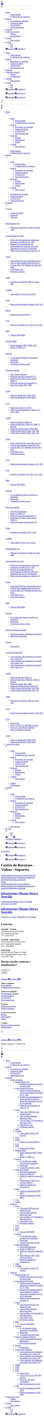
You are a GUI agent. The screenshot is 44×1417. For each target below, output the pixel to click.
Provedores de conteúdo (19, 21)
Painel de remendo (12, 370)
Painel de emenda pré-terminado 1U (23, 383)
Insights (18, 138)
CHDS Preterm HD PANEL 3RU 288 (24, 431)
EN (11, 45)
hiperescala (25, 878)
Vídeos (13, 34)
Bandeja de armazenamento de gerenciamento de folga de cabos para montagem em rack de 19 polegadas (24, 246)
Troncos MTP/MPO (17, 335)
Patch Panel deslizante (18, 374)
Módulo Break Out (13, 224)
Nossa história (15, 15)
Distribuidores (6, 1027)
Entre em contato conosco (10, 1025)
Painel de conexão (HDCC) (20, 315)
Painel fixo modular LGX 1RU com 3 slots (26, 325)
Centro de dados (16, 213)
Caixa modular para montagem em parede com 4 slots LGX (31, 1361)
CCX (8, 404)
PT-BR (8, 42)
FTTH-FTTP (15, 25)
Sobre (8, 12)
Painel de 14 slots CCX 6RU (21, 408)
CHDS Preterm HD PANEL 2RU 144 (24, 433)
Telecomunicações (17, 27)
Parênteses (9, 875)
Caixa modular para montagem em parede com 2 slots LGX (31, 1357)
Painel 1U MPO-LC (17, 348)
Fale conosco (15, 40)
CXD (8, 300)
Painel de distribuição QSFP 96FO (23, 397)
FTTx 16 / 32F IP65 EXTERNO (22, 728)
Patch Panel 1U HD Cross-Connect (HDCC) (30, 1181)
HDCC (8, 311)
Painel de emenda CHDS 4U (21, 422)
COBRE (9, 290)
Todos (3, 875)
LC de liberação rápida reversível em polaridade (29, 1162)
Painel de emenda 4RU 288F (21, 385)
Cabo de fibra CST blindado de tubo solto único (31, 1122)
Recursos (13, 136)
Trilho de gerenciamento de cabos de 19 (25, 251)
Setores (8, 19)
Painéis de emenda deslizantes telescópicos (26, 634)
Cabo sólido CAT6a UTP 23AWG (23, 294)
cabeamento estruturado (17, 880)
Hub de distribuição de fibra (20, 730)
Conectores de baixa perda (20, 364)
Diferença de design (8, 1006)
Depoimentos (15, 36)
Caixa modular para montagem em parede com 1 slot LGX (31, 1353)
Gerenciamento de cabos (15, 236)
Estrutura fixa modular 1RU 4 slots (23, 532)
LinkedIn (20, 49)
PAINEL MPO (11, 341)
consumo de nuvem (20, 875)
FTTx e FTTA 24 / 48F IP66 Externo (24, 725)
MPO (8, 331)
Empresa (13, 215)
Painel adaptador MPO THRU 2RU (23, 345)
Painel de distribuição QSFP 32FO (23, 395)
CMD (8, 278)
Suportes (4, 884)
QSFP (8, 391)
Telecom (13, 217)
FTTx (8, 719)
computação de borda (13, 878)
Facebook (11, 49)
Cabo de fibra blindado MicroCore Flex (25, 263)
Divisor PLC (15, 646)
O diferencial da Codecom (20, 17)
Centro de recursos (12, 32)
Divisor (8, 642)
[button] (22, 107)
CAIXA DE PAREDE (14, 653)
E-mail (3, 970)
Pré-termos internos (17, 272)
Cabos (8, 257)
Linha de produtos (7, 1008)
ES (11, 47)
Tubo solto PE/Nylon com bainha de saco (25, 261)
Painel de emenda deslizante (16, 630)
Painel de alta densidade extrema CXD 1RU (26, 304)
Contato (8, 38)
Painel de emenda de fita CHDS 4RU (24, 429)
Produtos (9, 30)
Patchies (9, 354)
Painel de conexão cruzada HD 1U (23, 377)
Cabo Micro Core (16, 269)
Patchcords (14, 362)
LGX (8, 321)
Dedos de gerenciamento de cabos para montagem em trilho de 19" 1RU (24, 241)
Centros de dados (16, 23)
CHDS (8, 418)
